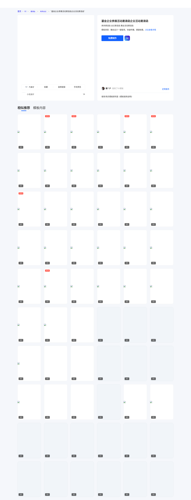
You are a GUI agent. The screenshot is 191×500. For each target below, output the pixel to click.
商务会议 (43, 11)
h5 (25, 11)
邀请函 (33, 11)
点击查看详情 (150, 30)
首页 (19, 11)
